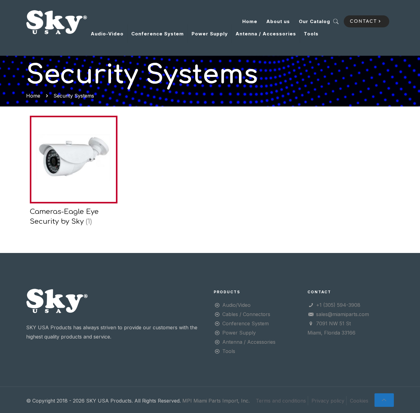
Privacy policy (327, 401)
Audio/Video (236, 305)
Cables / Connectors (246, 314)
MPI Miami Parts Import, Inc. (216, 401)
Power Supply (239, 333)
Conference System (245, 323)
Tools (228, 351)
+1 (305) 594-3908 (338, 305)
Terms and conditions (281, 401)
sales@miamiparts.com (342, 314)
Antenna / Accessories (248, 342)
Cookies (359, 401)
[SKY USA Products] (56, 21)
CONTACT (363, 21)
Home (249, 21)
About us (278, 21)
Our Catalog (314, 21)
